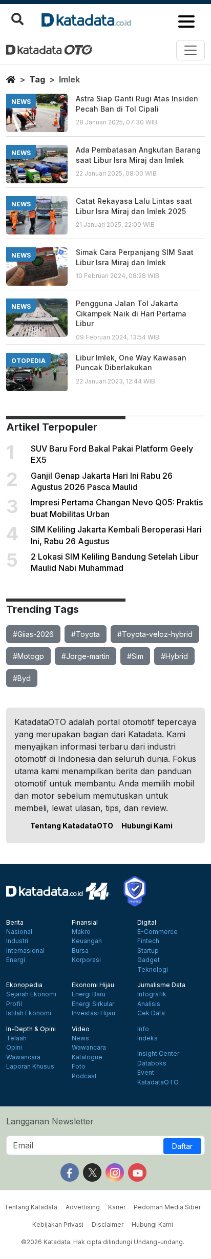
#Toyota (85, 634)
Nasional (19, 931)
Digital (146, 922)
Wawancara (23, 1057)
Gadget (148, 960)
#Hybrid (174, 656)
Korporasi (86, 960)
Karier (116, 1207)
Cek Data (151, 1013)
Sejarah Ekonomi (31, 994)
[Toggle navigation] (190, 50)
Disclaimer (107, 1224)
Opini (14, 1047)
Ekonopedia (24, 985)
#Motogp (28, 656)
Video (81, 1029)
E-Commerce (157, 931)
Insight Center (158, 1053)
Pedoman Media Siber (167, 1207)
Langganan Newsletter (50, 1121)
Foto (79, 1066)
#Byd (22, 678)
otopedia (28, 361)
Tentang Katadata (30, 1207)
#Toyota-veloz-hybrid (155, 634)
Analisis (148, 1004)
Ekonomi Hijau (93, 985)
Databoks (151, 1063)
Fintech (148, 941)
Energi (15, 960)
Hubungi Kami (147, 825)
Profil (14, 1004)
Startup (148, 950)
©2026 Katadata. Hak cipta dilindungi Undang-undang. (102, 1242)
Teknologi (152, 969)
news (21, 101)
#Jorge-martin (85, 656)
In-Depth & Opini (31, 1029)
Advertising (83, 1207)
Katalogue (87, 1057)
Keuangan (87, 941)
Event (145, 1072)
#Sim (135, 656)
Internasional (25, 950)
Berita (15, 922)
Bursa (80, 950)
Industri (17, 941)
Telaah (16, 1038)
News (80, 1038)
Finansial (85, 922)
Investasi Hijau (93, 1013)
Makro (81, 931)
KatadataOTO (158, 1082)
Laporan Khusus (30, 1066)
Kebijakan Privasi (57, 1224)
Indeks (147, 1038)
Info (143, 1029)
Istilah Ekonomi (28, 1013)
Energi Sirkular (93, 1004)
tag (37, 79)
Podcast (84, 1076)
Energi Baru (89, 994)
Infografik (151, 994)
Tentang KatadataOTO (71, 825)
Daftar (182, 1146)
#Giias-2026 (33, 634)
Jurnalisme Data (161, 985)
